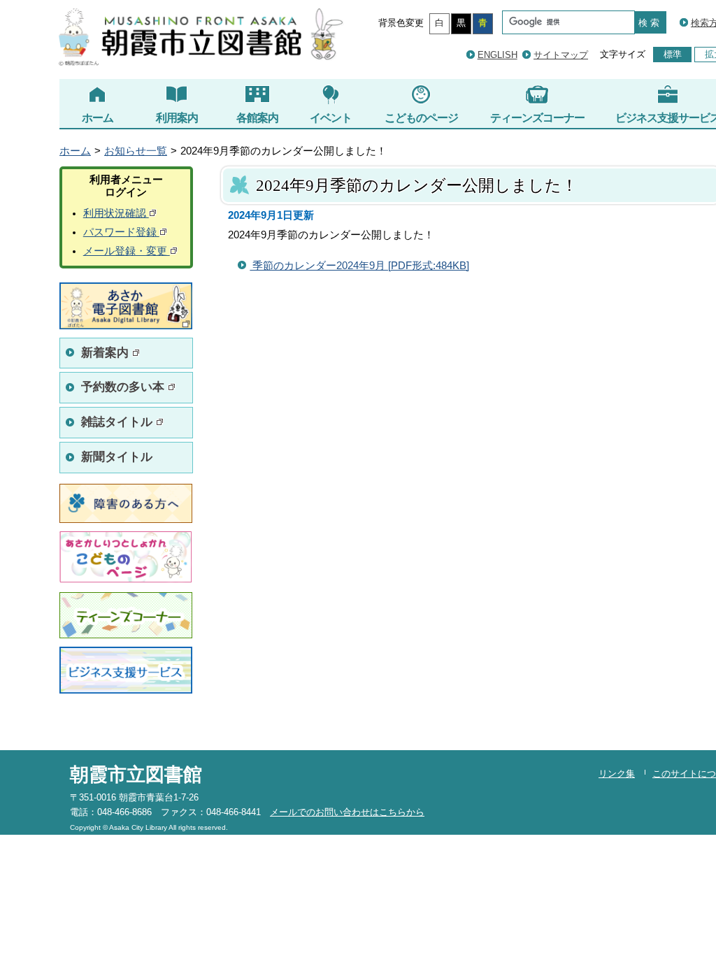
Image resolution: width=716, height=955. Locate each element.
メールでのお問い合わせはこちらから (347, 812)
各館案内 (257, 117)
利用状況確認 (116, 213)
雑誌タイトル (118, 422)
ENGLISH (497, 55)
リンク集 (617, 773)
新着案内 (106, 352)
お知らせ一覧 (135, 151)
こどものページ (421, 117)
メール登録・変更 (126, 251)
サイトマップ (561, 55)
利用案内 (177, 117)
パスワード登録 (121, 232)
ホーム (97, 117)
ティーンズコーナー (537, 117)
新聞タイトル (116, 457)
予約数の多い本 (124, 387)
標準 (673, 54)
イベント (331, 117)
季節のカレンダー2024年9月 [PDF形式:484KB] (359, 265)
